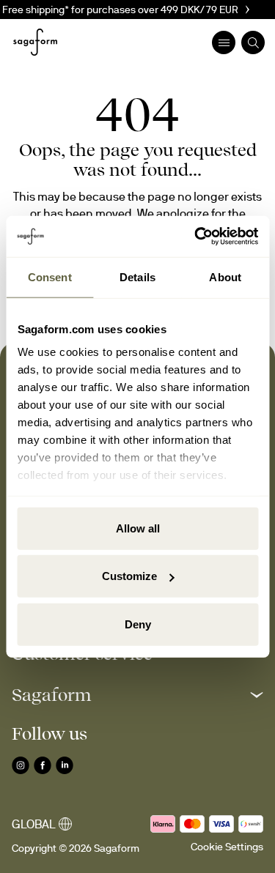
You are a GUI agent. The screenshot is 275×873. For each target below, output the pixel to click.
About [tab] (225, 276)
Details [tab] (137, 276)
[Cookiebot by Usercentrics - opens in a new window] (195, 236)
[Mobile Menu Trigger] (223, 42)
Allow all (138, 527)
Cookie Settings (227, 847)
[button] (137, 695)
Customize (129, 576)
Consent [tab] (50, 276)
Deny (138, 623)
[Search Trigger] (253, 42)
